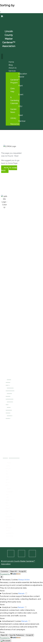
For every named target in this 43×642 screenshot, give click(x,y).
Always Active (23, 580)
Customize (4, 571)
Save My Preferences (17, 635)
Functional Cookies (10, 593)
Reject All (13, 571)
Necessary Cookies (10, 580)
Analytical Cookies (9, 607)
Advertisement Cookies (11, 621)
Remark (21, 593)
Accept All (22, 571)
